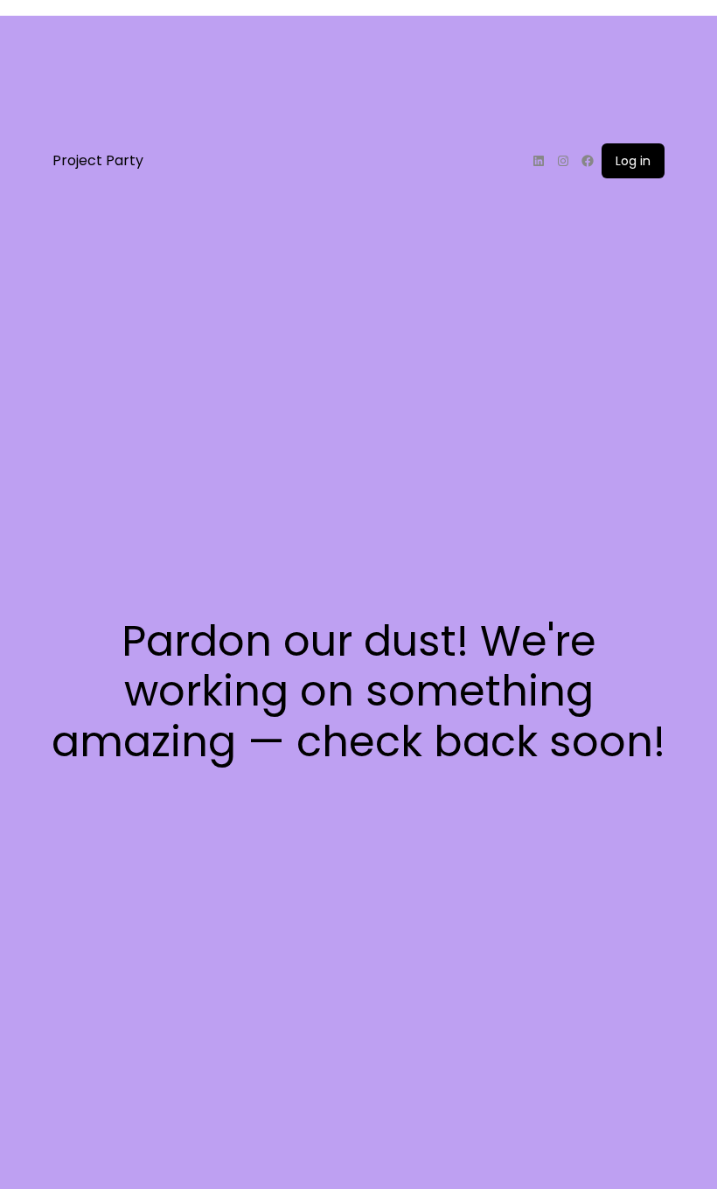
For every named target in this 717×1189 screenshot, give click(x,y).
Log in (633, 161)
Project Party (97, 160)
